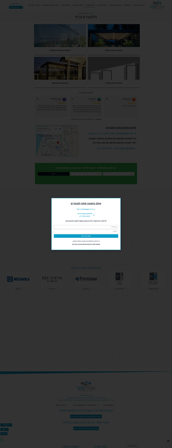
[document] (86, 224)
